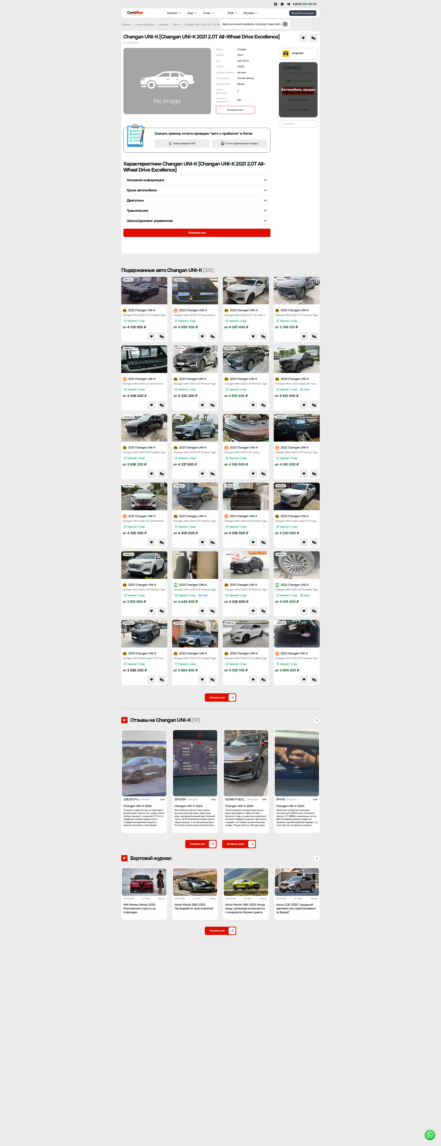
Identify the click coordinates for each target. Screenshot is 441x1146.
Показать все (197, 233)
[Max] (276, 4)
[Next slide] (317, 720)
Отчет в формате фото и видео (242, 143)
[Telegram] (288, 4)
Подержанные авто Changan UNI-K (167, 270)
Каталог (172, 13)
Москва (249, 13)
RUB (231, 13)
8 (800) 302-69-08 (304, 4)
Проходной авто (235, 109)
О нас (207, 13)
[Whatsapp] (282, 4)
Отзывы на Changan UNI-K (165, 720)
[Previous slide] (310, 720)
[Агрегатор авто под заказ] (134, 12)
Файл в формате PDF (184, 143)
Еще (190, 13)
